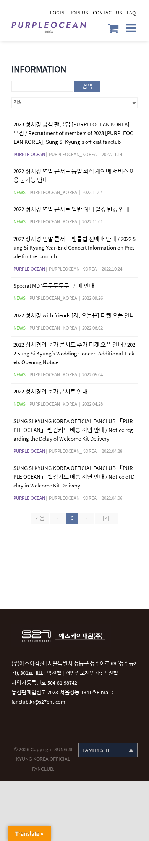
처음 (40, 518)
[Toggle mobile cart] (113, 28)
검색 (87, 86)
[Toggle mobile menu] (132, 28)
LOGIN (57, 13)
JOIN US (79, 13)
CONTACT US (107, 13)
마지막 (106, 518)
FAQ (131, 13)
